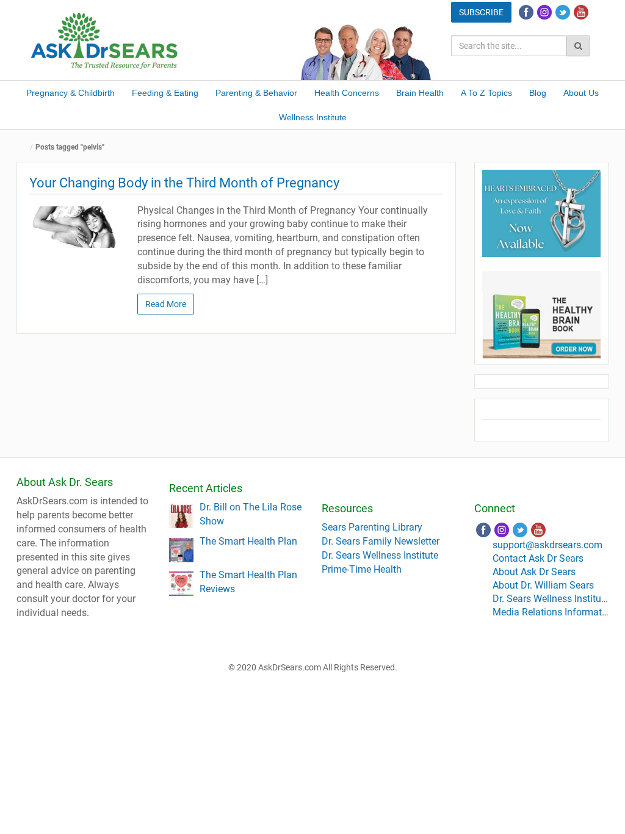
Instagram (544, 12)
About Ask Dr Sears (534, 572)
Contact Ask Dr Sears (538, 558)
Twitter (562, 12)
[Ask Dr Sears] (105, 39)
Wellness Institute (313, 117)
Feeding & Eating (165, 93)
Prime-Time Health (362, 569)
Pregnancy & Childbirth (70, 93)
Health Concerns (346, 93)
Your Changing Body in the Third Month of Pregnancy (184, 182)
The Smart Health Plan (248, 541)
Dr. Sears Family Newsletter (380, 541)
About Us (581, 93)
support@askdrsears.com (547, 545)
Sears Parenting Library (372, 527)
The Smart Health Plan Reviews (248, 582)
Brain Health (420, 93)
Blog (537, 93)
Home (26, 147)
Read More (165, 304)
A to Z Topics (486, 93)
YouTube (581, 12)
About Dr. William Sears (543, 585)
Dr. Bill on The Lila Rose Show (251, 514)
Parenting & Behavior (256, 93)
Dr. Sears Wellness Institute (380, 555)
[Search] (578, 45)
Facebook (526, 12)
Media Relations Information (554, 612)
